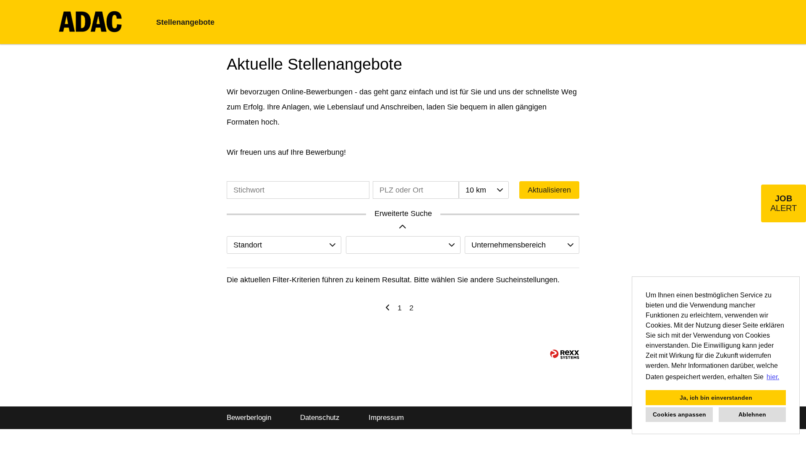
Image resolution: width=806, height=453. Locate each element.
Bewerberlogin (249, 418)
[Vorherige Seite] (387, 308)
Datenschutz (320, 418)
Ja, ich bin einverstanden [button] (716, 397)
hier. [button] (773, 376)
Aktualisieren (549, 190)
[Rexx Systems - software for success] (564, 354)
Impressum (386, 418)
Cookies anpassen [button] (679, 414)
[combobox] (483, 190)
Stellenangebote (185, 22)
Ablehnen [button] (752, 414)
